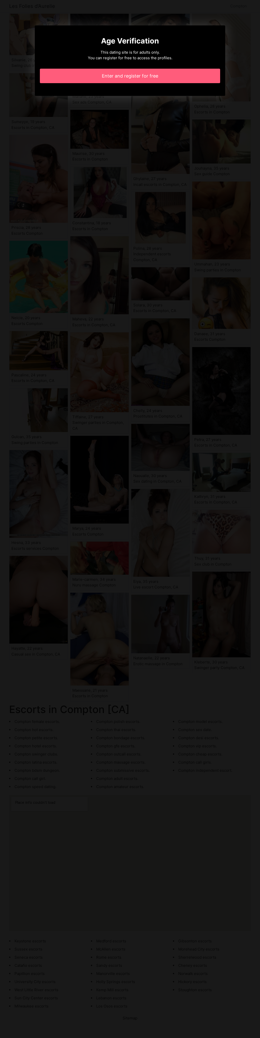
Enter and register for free (130, 76)
